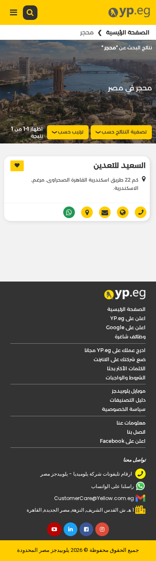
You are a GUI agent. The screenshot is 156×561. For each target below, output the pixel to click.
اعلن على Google (126, 305)
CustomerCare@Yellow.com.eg (94, 475)
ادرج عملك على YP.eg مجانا (115, 328)
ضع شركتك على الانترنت (120, 337)
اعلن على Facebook (123, 418)
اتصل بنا (136, 409)
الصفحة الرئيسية (127, 32)
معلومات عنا (131, 400)
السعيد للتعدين (120, 165)
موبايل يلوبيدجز (129, 368)
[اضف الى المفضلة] (17, 165)
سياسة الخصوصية (124, 387)
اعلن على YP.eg (128, 296)
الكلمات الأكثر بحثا (126, 346)
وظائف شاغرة (130, 314)
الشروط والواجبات (126, 355)
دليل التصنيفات (128, 377)
